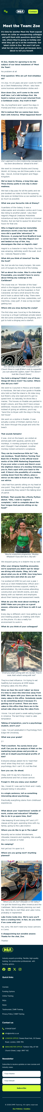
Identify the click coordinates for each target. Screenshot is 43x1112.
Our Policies (17, 1109)
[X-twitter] (14, 969)
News (4, 1005)
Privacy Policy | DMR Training (13, 1014)
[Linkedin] (9, 969)
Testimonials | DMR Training (12, 1009)
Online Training (7, 996)
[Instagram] (20, 969)
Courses (5, 987)
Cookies (27, 1109)
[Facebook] (3, 969)
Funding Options (8, 991)
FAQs (4, 1000)
